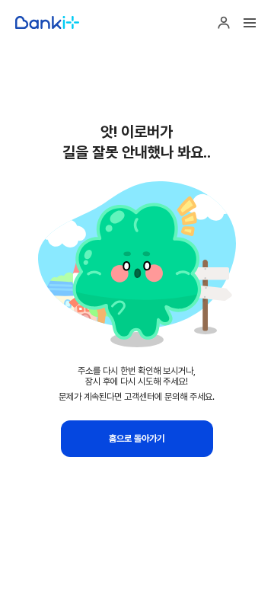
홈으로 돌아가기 (136, 438)
